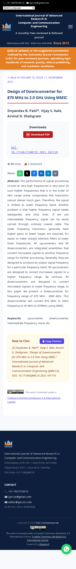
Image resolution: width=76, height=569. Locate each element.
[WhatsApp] (20, 173)
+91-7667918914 (15, 2)
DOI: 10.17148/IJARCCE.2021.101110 (34, 150)
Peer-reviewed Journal (47, 522)
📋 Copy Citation (51, 341)
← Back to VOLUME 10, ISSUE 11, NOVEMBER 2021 (35, 79)
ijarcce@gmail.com (39, 2)
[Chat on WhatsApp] (66, 549)
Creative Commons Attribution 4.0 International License (33, 400)
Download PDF (38, 134)
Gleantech (44, 544)
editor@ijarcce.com (20, 502)
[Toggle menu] (70, 26)
